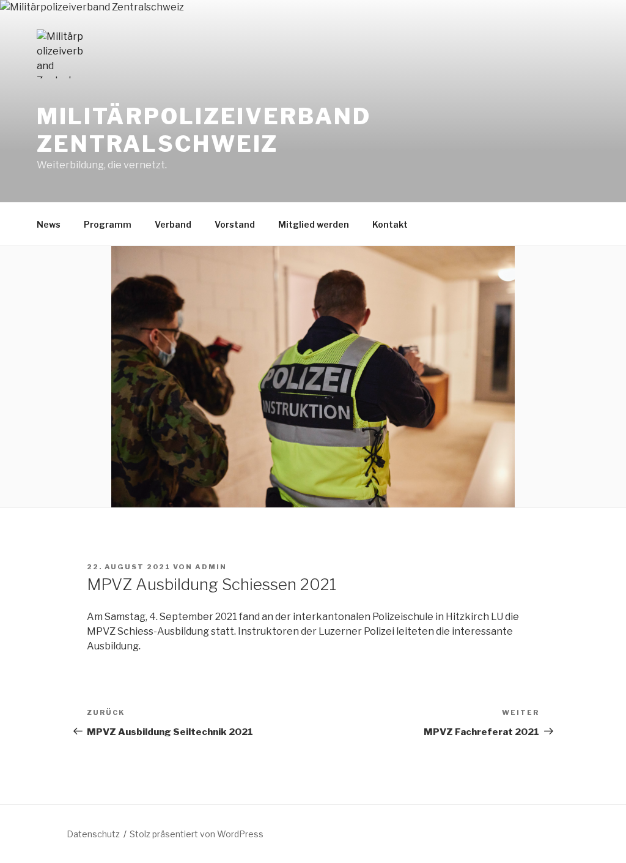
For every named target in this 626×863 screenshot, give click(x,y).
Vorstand (235, 224)
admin (211, 566)
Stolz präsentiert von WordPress (196, 834)
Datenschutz (93, 834)
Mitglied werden (313, 224)
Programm (107, 224)
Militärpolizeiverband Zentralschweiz (203, 130)
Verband (173, 224)
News (49, 224)
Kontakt (390, 224)
